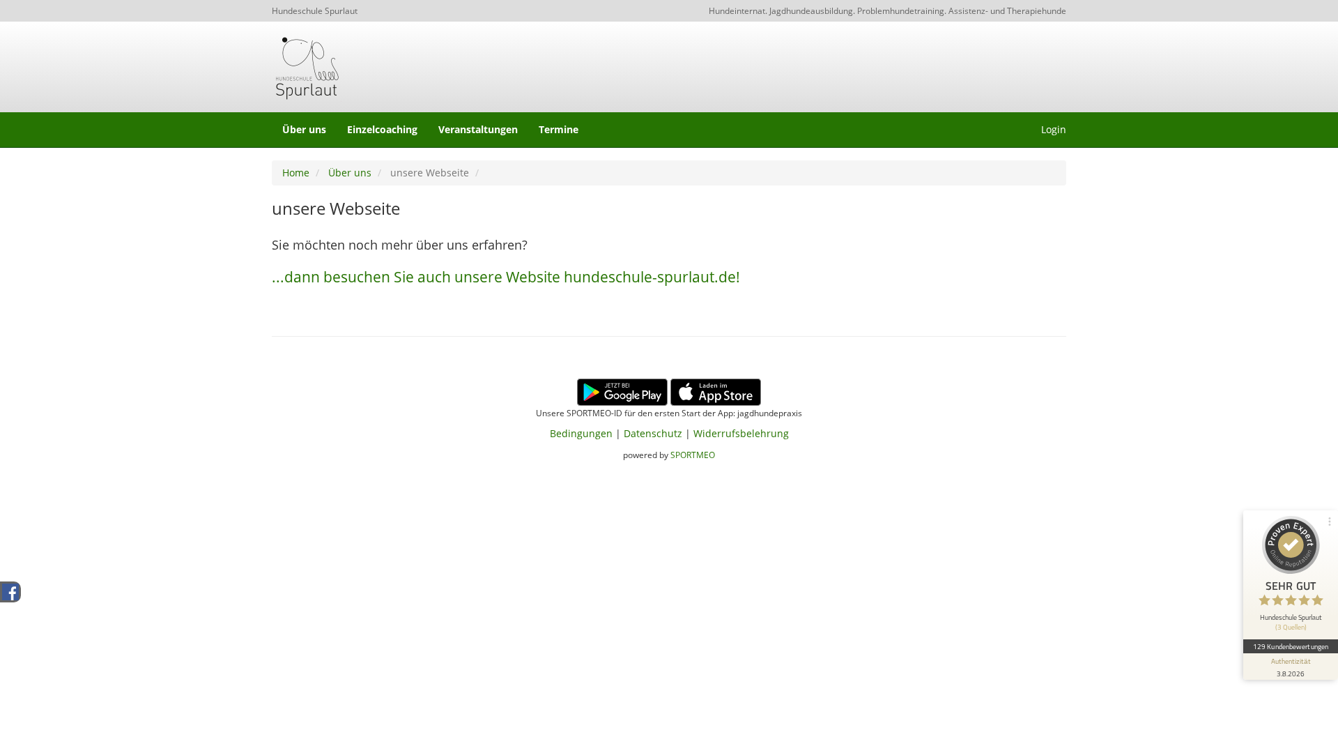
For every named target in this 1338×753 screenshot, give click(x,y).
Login (1053, 129)
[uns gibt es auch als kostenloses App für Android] (622, 390)
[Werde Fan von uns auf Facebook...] (10, 591)
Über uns (304, 129)
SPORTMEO (692, 454)
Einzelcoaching (382, 129)
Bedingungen (581, 433)
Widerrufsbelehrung (741, 433)
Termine (558, 129)
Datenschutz (653, 433)
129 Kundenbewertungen (1290, 646)
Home (295, 172)
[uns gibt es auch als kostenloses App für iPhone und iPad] (715, 390)
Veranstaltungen (478, 129)
